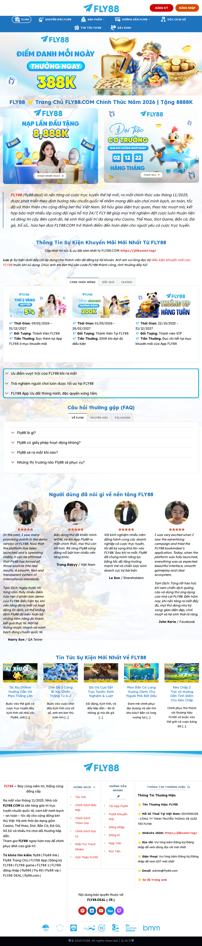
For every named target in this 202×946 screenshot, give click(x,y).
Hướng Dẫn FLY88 (135, 19)
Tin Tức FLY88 (90, 27)
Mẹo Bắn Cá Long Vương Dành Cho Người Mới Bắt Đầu (141, 691)
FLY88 (25, 19)
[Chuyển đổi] (7, 374)
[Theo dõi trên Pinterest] (82, 910)
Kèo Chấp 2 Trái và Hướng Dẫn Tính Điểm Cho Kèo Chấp (181, 693)
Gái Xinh (124, 27)
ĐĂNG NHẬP (187, 7)
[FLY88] (101, 8)
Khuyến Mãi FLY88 (58, 19)
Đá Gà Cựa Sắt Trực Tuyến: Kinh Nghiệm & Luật (101, 691)
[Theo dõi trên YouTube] (101, 910)
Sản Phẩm (95, 19)
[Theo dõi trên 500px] (110, 910)
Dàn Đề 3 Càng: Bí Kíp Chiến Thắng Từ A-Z (60, 691)
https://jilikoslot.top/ (138, 251)
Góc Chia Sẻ (176, 19)
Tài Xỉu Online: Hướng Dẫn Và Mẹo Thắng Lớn (20, 691)
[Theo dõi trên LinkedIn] (92, 910)
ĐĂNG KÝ (161, 7)
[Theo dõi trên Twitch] (119, 910)
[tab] (82, 282)
